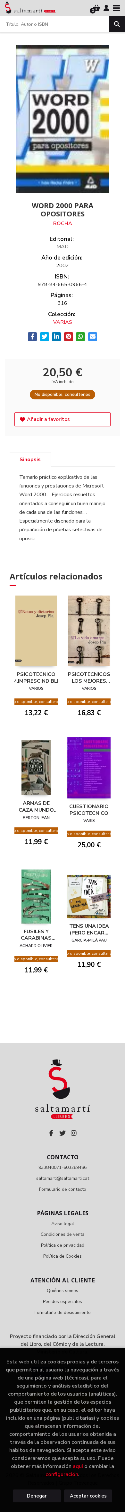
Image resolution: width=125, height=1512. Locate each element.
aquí (78, 1466)
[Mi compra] (96, 8)
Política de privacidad (62, 1245)
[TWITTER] (62, 1133)
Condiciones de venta (63, 1234)
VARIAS (62, 322)
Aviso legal (62, 1224)
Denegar (37, 1496)
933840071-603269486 (62, 1167)
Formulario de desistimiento (63, 1312)
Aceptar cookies (88, 1496)
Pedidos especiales (62, 1301)
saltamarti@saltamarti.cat (62, 1178)
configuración (62, 1474)
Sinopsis (30, 459)
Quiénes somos (62, 1291)
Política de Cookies (62, 1256)
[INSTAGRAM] (74, 1133)
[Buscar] (117, 24)
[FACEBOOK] (51, 1133)
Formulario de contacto (62, 1189)
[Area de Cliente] (106, 8)
